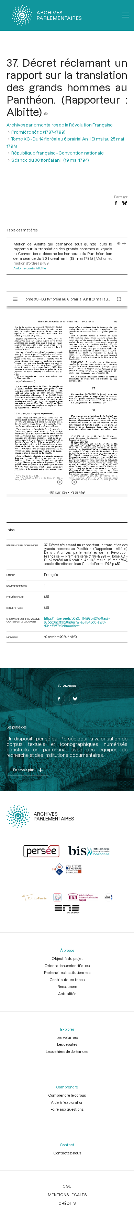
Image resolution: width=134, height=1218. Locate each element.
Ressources (67, 986)
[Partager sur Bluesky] (124, 203)
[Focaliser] (124, 244)
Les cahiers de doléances (67, 1051)
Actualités (67, 993)
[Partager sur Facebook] (116, 203)
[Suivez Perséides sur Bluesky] (75, 699)
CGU (67, 1186)
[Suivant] (74, 482)
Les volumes (67, 1037)
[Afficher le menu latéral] (15, 299)
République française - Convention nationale (57, 152)
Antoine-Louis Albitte (29, 268)
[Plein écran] (119, 299)
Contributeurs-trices (67, 979)
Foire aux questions (67, 1109)
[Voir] (46, 112)
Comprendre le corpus (67, 1095)
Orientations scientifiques (67, 965)
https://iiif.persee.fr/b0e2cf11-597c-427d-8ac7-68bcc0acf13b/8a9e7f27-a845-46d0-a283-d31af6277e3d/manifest (77, 622)
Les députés (67, 1044)
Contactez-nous (67, 1153)
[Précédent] (60, 482)
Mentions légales (67, 1194)
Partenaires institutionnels (67, 972)
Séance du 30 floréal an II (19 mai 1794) (50, 160)
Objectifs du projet (67, 958)
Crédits (67, 1203)
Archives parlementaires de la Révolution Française (60, 124)
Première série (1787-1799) (38, 132)
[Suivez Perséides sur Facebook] (59, 699)
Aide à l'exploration (67, 1102)
